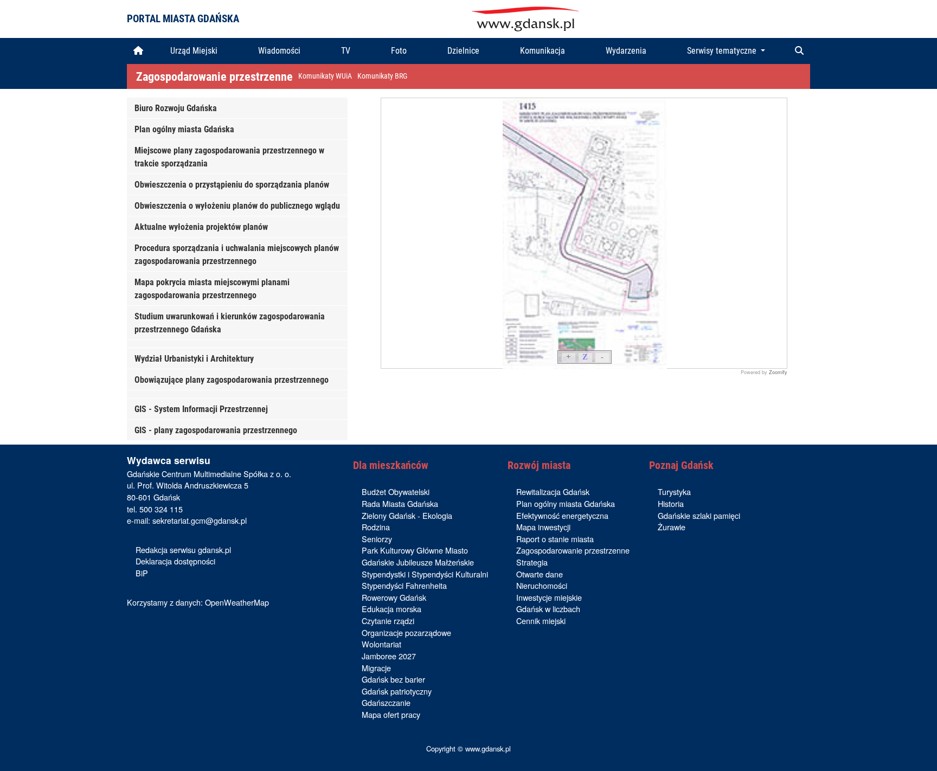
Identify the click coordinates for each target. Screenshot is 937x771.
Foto (399, 51)
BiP (142, 573)
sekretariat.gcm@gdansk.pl (199, 520)
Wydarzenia (626, 51)
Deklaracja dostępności (175, 561)
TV (345, 51)
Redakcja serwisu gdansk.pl (183, 549)
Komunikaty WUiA (325, 76)
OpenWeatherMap (237, 602)
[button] (799, 51)
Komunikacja (542, 51)
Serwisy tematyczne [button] (723, 51)
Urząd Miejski (193, 51)
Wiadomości (279, 51)
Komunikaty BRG (382, 76)
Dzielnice (463, 51)
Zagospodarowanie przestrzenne (214, 76)
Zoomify (778, 372)
